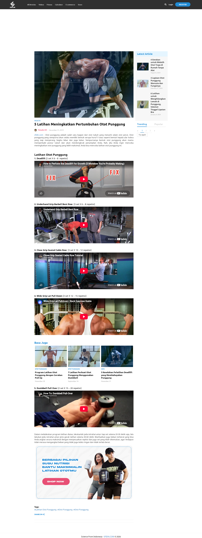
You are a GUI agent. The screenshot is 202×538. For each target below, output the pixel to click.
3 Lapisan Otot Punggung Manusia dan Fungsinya (157, 82)
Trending (142, 124)
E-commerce (70, 5)
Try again (142, 135)
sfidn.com (38, 135)
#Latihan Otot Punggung (45, 509)
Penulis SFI (42, 130)
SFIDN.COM (109, 536)
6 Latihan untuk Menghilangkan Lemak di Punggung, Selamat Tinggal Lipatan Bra (158, 102)
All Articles (31, 5)
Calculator (59, 5)
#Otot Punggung (64, 509)
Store (80, 5)
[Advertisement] (101, 28)
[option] (51, 364)
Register (183, 4)
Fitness (49, 5)
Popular (158, 124)
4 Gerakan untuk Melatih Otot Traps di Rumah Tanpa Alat (157, 65)
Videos (41, 5)
